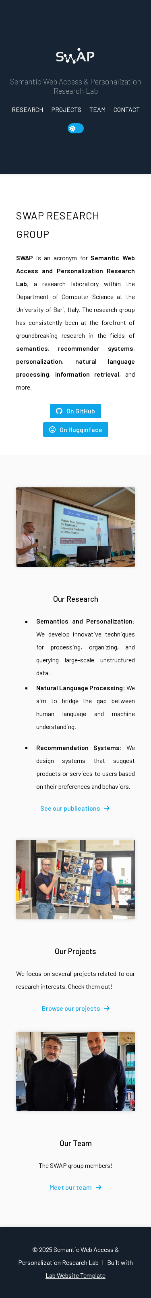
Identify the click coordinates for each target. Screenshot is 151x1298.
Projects (66, 109)
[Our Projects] (75, 879)
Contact (127, 109)
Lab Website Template (75, 1275)
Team (97, 109)
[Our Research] (75, 527)
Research (27, 109)
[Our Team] (75, 1071)
